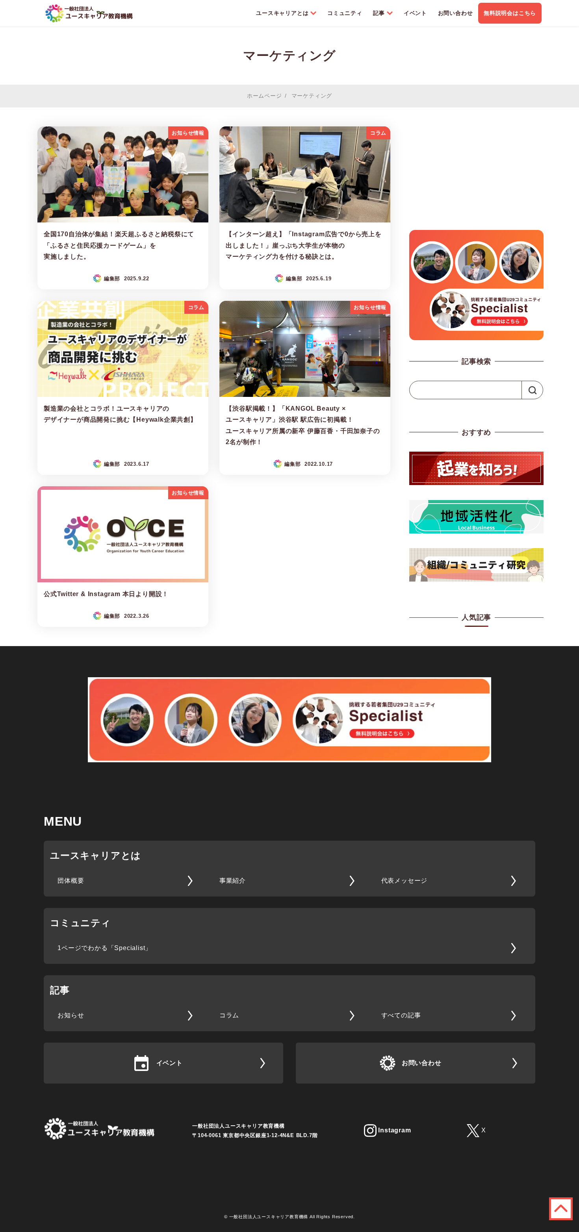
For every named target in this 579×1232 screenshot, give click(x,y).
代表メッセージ (404, 880)
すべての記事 (401, 1015)
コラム (229, 1015)
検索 (530, 390)
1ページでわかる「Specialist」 (105, 948)
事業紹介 (232, 880)
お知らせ (71, 1015)
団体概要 (71, 880)
